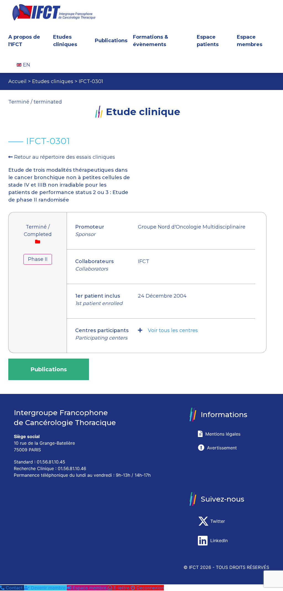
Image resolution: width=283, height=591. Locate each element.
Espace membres (249, 40)
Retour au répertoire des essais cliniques (64, 157)
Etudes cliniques (65, 40)
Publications (111, 41)
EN (26, 65)
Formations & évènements (150, 40)
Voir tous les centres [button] (173, 330)
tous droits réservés (242, 567)
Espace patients (208, 40)
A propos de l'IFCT (24, 40)
